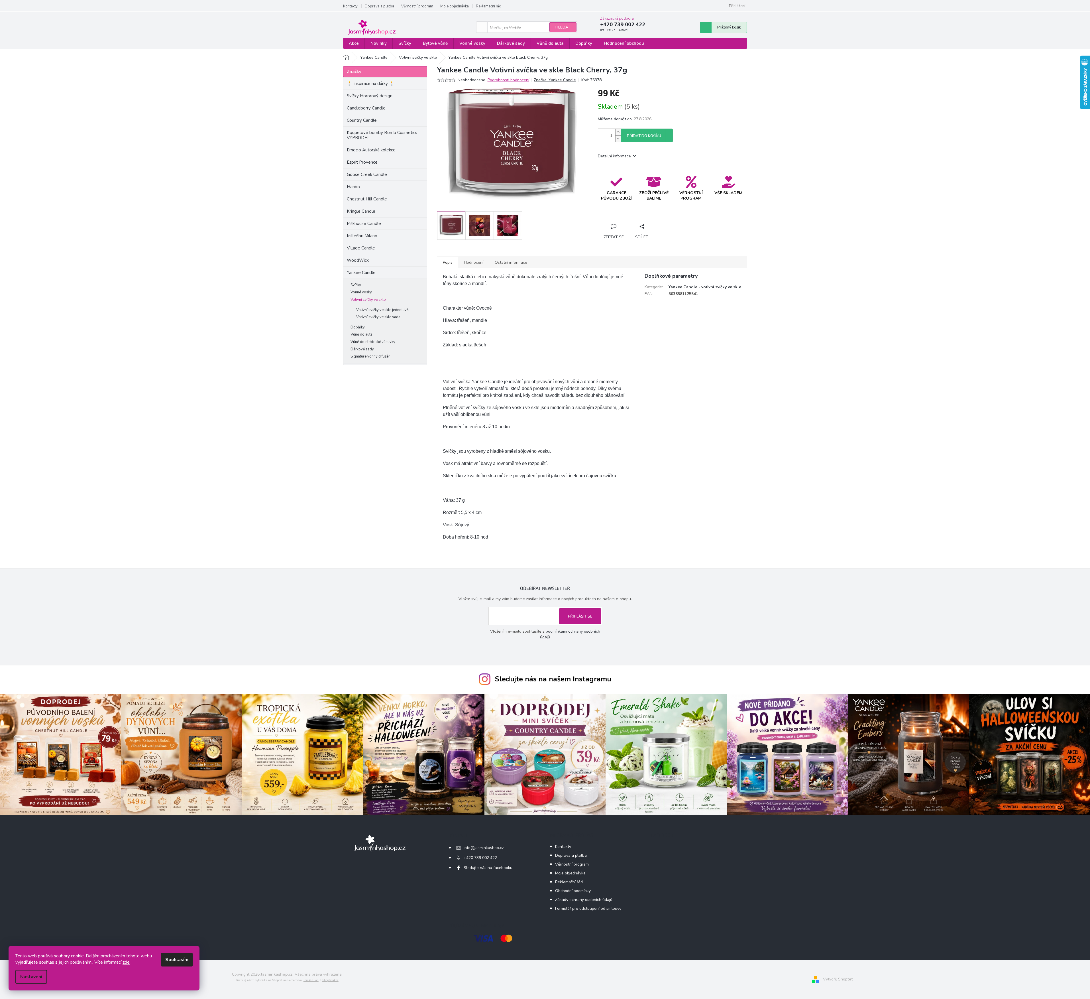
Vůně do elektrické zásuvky (373, 341)
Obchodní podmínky (573, 891)
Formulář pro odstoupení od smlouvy (588, 908)
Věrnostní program (417, 6)
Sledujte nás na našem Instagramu (553, 679)
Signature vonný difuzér (370, 356)
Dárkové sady (362, 349)
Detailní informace (614, 156)
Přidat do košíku (644, 136)
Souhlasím (176, 960)
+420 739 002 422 (480, 857)
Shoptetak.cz (330, 980)
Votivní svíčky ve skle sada (378, 317)
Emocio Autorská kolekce (371, 150)
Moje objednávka (454, 6)
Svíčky (356, 285)
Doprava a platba (379, 6)
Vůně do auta (361, 334)
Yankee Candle (361, 272)
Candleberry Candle (366, 108)
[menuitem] (353, 43)
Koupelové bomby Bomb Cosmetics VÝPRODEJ (382, 135)
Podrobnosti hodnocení (508, 80)
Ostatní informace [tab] (511, 262)
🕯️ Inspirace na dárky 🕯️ (370, 83)
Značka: (555, 80)
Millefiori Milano (362, 236)
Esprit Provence (362, 162)
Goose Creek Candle (367, 174)
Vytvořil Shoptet (838, 979)
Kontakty (350, 6)
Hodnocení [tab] (473, 262)
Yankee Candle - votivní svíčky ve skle (705, 287)
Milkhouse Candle (364, 223)
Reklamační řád (488, 6)
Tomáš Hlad (311, 980)
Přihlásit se (580, 616)
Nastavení (31, 977)
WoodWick (358, 260)
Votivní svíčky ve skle (368, 299)
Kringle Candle (361, 211)
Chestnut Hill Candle (367, 199)
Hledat (563, 27)
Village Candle (361, 248)
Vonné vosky (361, 292)
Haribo (353, 187)
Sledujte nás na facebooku (488, 867)
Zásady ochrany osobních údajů (583, 899)
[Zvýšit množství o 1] (618, 132)
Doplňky (358, 327)
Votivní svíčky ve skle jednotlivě (382, 309)
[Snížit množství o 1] (618, 138)
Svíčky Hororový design (369, 96)
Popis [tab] (448, 262)
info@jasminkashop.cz (484, 847)
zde (126, 962)
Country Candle (362, 120)
